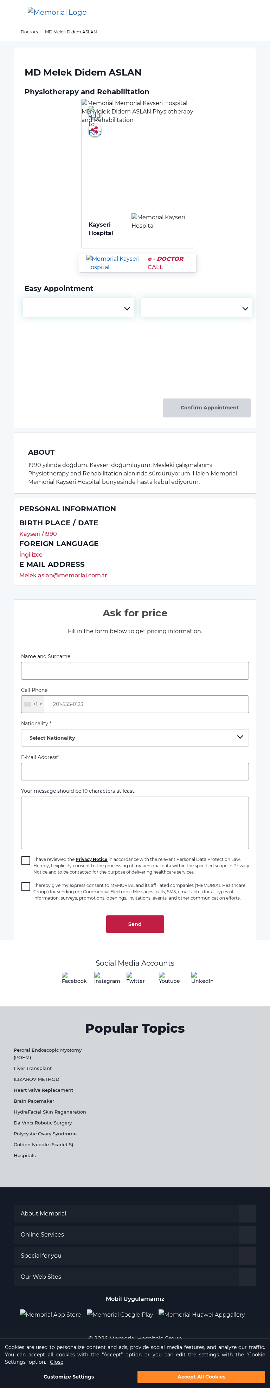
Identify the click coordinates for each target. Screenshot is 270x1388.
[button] (253, 12)
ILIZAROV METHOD (36, 1079)
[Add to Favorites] (95, 112)
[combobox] (78, 307)
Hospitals (25, 1155)
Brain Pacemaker (34, 1101)
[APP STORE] (53, 1315)
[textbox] (78, 307)
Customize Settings (69, 1377)
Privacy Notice (92, 859)
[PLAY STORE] (120, 1315)
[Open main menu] (10, 12)
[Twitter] (135, 980)
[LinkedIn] (199, 980)
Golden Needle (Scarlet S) (43, 1144)
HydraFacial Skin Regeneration (50, 1112)
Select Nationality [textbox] (52, 738)
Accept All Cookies (201, 1377)
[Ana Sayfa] (57, 12)
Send (135, 924)
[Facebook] (70, 980)
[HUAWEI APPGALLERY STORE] (204, 1315)
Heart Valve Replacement (43, 1090)
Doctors (29, 31)
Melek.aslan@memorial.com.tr (63, 575)
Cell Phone (34, 697)
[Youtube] (167, 980)
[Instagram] (102, 980)
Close (56, 1362)
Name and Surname (45, 656)
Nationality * (48, 730)
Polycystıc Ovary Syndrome (45, 1133)
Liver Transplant (33, 1068)
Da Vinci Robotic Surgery (43, 1123)
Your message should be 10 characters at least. (78, 791)
